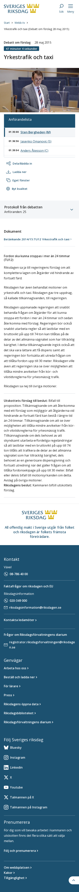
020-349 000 (18, 600)
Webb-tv (20, 22)
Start (7, 22)
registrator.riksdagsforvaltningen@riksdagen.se (42, 644)
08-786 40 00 (19, 574)
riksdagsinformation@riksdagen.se (35, 607)
